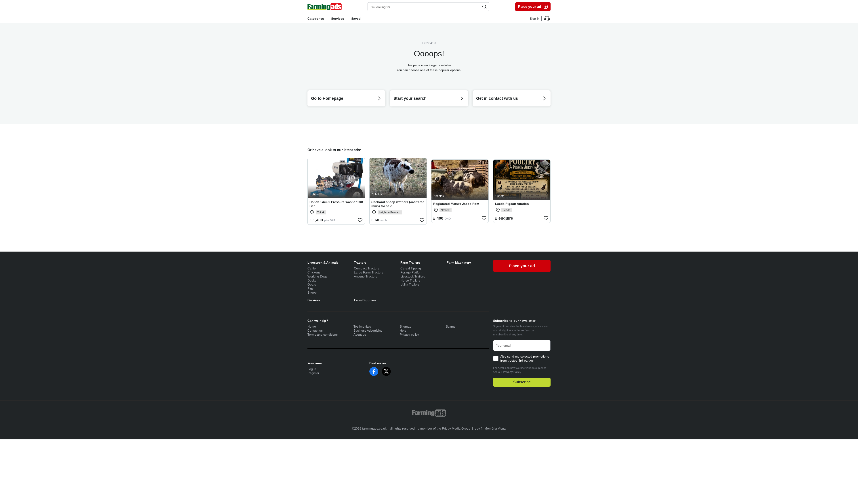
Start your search (410, 98)
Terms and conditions (322, 334)
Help (403, 330)
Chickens (313, 272)
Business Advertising (368, 330)
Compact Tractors (366, 268)
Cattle (311, 268)
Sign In (535, 18)
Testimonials (362, 326)
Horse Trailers (410, 280)
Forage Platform (411, 272)
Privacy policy (409, 334)
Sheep (312, 292)
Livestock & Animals (323, 262)
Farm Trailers (410, 262)
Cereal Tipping (410, 268)
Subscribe (522, 382)
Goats (311, 284)
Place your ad (529, 6)
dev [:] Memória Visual (490, 428)
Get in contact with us (497, 98)
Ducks (311, 280)
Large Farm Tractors (368, 272)
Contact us (315, 330)
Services (337, 18)
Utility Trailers (409, 284)
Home (311, 326)
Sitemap (405, 326)
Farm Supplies (365, 300)
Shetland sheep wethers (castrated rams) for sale (398, 204)
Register (313, 373)
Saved (356, 18)
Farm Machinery (459, 262)
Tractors (360, 262)
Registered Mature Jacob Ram (456, 203)
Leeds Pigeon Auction (512, 203)
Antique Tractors (365, 276)
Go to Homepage (327, 98)
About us (359, 334)
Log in (311, 369)
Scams (450, 326)
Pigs (310, 288)
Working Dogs (317, 276)
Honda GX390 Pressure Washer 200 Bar (336, 204)
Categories (315, 18)
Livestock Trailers (412, 276)
